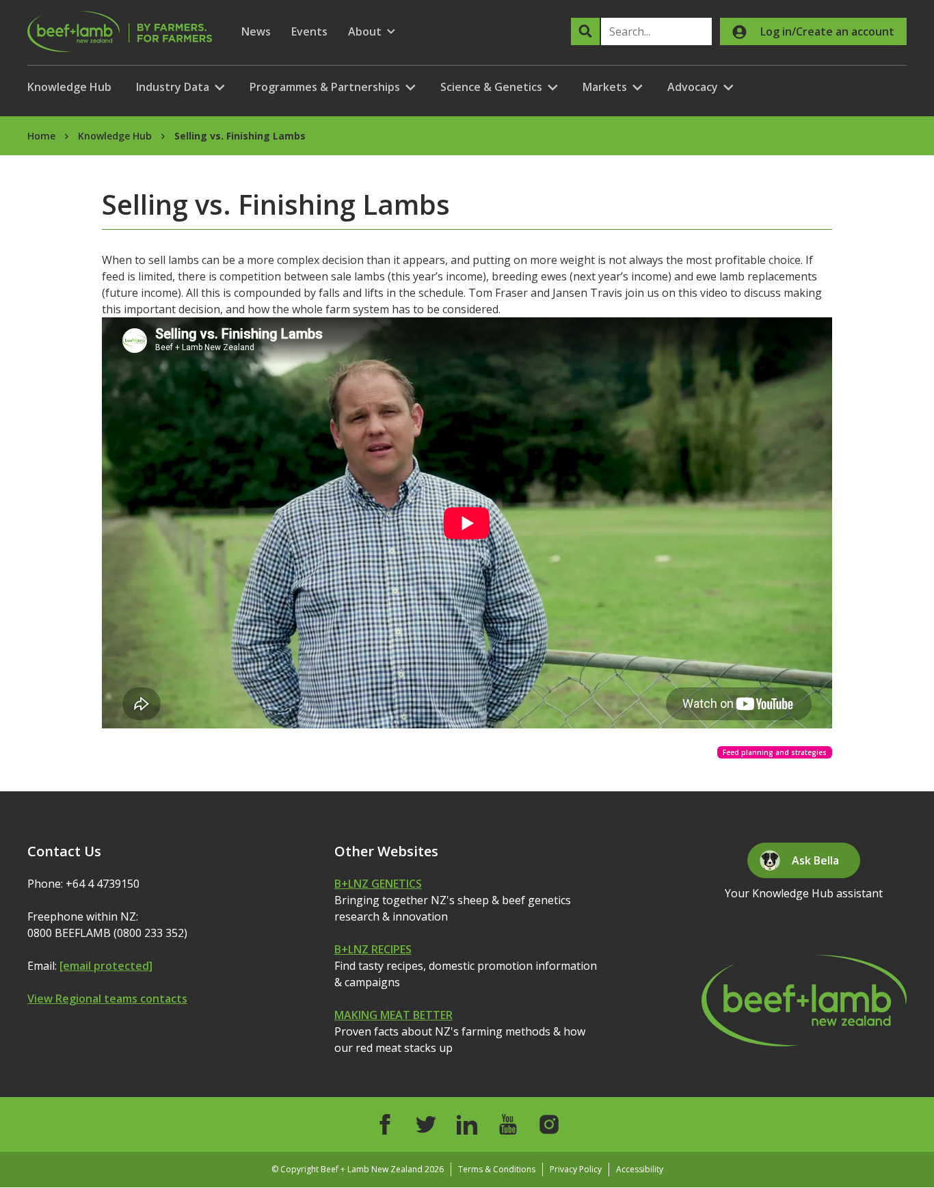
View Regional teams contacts (107, 998)
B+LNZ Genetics (378, 883)
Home (41, 135)
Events (309, 31)
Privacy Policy (576, 1169)
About (371, 32)
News (256, 31)
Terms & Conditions (496, 1169)
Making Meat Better (393, 1014)
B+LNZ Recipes (373, 949)
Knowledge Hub (69, 86)
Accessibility (639, 1169)
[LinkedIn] (467, 1124)
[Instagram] (549, 1124)
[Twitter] (426, 1124)
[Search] (585, 31)
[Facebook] (385, 1124)
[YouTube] (508, 1124)
